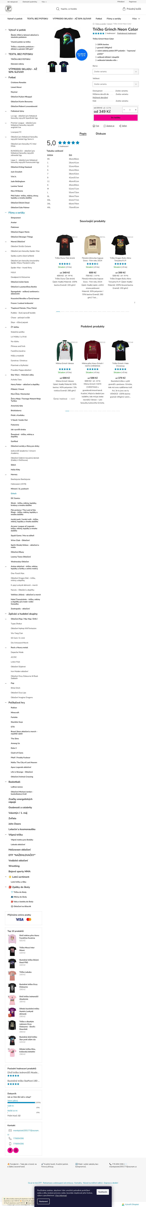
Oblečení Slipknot (18, 666)
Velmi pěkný (13, 1100)
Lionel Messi (16, 87)
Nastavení (43, 1201)
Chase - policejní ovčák (20, 317)
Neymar (14, 92)
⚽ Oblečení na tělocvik (21, 906)
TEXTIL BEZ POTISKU (21, 54)
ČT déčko (15, 327)
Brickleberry (16, 410)
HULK (13, 272)
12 (113, 311)
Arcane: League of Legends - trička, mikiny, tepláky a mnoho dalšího (24, 528)
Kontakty (78, 1183)
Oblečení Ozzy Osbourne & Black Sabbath (24, 677)
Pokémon (15, 227)
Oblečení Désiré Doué (20, 203)
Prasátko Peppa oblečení (21, 370)
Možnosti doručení (100, 97)
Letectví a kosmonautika (22, 829)
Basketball (14, 781)
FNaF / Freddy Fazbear (20, 757)
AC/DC (14, 657)
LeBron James (17, 787)
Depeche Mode (17, 652)
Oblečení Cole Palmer (20, 207)
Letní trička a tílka (18, 882)
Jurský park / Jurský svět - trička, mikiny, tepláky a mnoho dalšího (24, 520)
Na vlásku (15, 341)
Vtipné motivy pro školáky (22, 840)
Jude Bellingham (18, 181)
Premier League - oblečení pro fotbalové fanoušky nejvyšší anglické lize (23, 125)
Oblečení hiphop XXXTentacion (23, 628)
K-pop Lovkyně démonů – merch (24, 585)
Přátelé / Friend (17, 389)
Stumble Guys (17, 722)
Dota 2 (14, 748)
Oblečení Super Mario (20, 232)
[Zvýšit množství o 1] (135, 110)
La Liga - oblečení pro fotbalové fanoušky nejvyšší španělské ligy (24, 117)
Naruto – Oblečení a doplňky (22, 590)
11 (109, 311)
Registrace (132, 2)
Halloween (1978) (18, 484)
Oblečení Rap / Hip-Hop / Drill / (24, 619)
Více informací (61, 1195)
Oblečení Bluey (17, 552)
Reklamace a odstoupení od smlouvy (58, 1183)
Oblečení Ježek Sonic (20, 282)
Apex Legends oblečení (21, 767)
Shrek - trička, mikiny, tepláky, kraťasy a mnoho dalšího (23, 504)
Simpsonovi (16, 217)
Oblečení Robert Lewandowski (24, 106)
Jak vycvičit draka (18, 429)
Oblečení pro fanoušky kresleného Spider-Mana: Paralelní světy (25, 261)
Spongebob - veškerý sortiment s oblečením (25, 292)
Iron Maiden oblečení (19, 671)
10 (104, 311)
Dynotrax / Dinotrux (19, 360)
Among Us (15, 743)
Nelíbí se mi (12, 1110)
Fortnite (14, 717)
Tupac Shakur (16, 623)
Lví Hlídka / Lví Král (19, 336)
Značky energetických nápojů (20, 800)
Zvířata (12, 818)
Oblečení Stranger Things (22, 237)
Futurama (15, 425)
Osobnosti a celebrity (20, 807)
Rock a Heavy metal (19, 647)
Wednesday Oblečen (20, 561)
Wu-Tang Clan (17, 633)
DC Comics (15, 498)
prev (48, 272)
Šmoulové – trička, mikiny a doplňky (22, 435)
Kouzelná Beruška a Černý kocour (25, 298)
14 (123, 311)
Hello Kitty (15, 469)
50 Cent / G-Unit (18, 638)
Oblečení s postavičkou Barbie (24, 287)
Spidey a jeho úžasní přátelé (22, 256)
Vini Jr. (14, 176)
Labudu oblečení (18, 844)
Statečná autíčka (17, 332)
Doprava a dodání (111, 1183)
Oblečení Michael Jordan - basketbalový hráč (22, 793)
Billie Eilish (15, 688)
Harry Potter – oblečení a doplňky (25, 384)
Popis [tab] (83, 133)
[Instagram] (16, 1150)
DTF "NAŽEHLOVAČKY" (22, 855)
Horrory (14, 474)
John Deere (15, 823)
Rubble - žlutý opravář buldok (23, 313)
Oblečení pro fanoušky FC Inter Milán (23, 145)
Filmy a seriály (17, 212)
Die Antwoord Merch (19, 643)
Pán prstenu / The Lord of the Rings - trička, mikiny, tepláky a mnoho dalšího (24, 512)
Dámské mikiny (17, 64)
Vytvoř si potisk (17, 30)
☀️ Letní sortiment (19, 876)
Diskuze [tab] (101, 133)
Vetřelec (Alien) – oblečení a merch (26, 594)
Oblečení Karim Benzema (22, 101)
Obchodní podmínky (30, 2)
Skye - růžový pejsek (19, 322)
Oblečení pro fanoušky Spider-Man (25, 251)
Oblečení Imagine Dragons (22, 697)
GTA (13, 727)
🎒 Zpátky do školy (19, 887)
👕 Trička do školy (18, 892)
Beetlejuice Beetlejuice (20, 479)
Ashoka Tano (16, 379)
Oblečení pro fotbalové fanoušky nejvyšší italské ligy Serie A (24, 138)
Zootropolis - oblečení (20, 608)
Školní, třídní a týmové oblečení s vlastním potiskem (25, 36)
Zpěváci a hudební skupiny (23, 613)
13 (118, 311)
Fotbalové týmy (17, 111)
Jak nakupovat (12, 2)
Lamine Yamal (17, 186)
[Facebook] (10, 1150)
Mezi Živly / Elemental (20, 394)
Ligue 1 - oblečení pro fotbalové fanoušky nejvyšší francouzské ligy (25, 161)
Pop (12, 683)
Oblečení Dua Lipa (18, 692)
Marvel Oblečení (18, 241)
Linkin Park (15, 662)
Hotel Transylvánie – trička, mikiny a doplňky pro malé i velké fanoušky (25, 601)
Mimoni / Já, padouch (20, 489)
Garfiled (14, 441)
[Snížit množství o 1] (124, 110)
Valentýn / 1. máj (18, 813)
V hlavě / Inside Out (19, 420)
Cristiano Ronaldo (18, 82)
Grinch (13, 493)
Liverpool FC (16, 132)
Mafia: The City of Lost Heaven (24, 762)
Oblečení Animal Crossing (22, 776)
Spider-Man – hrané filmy (21, 267)
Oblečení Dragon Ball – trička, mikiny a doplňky (23, 579)
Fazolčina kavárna (18, 351)
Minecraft (15, 712)
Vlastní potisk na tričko (21, 42)
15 (127, 311)
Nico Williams (17, 191)
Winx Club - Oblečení (20, 540)
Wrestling (14, 866)
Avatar (14, 222)
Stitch (13, 465)
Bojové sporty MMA (19, 871)
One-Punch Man (17, 573)
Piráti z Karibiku (17, 415)
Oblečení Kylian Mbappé (21, 96)
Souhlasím (102, 1192)
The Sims (15, 738)
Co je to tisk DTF (35, 1183)
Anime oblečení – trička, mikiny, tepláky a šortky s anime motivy (24, 567)
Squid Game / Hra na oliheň (22, 535)
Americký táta (17, 406)
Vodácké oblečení (18, 860)
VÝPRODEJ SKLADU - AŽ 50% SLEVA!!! (23, 70)
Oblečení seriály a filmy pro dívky (25, 446)
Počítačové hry (17, 702)
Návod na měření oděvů (93, 1183)
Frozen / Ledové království (22, 303)
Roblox (14, 707)
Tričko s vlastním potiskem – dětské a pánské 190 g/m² (23, 47)
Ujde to (11, 1105)
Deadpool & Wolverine (20, 277)
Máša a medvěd (17, 355)
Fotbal (12, 77)
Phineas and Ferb (18, 346)
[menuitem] (15, 19)
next (137, 272)
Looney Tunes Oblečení (21, 557)
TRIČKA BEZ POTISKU (20, 59)
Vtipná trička (16, 834)
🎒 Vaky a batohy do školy (22, 901)
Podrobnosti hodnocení (126, 33)
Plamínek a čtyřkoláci (19, 365)
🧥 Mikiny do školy (19, 897)
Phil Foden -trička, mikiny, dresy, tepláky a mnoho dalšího (24, 196)
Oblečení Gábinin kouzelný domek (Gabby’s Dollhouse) (25, 459)
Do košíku (115, 117)
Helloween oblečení (20, 849)
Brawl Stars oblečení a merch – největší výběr (24, 732)
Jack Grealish (16, 172)
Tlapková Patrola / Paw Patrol (24, 308)
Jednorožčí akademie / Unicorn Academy (23, 452)
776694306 (18, 1138)
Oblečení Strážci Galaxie (21, 246)
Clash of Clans (17, 753)
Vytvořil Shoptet (132, 1204)
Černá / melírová (60, 399)
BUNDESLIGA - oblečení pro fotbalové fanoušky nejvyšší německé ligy (23, 153)
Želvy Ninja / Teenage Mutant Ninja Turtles (26, 399)
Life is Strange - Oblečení (22, 772)
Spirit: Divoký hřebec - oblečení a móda (25, 546)
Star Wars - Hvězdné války (22, 375)
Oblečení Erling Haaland (21, 167)
